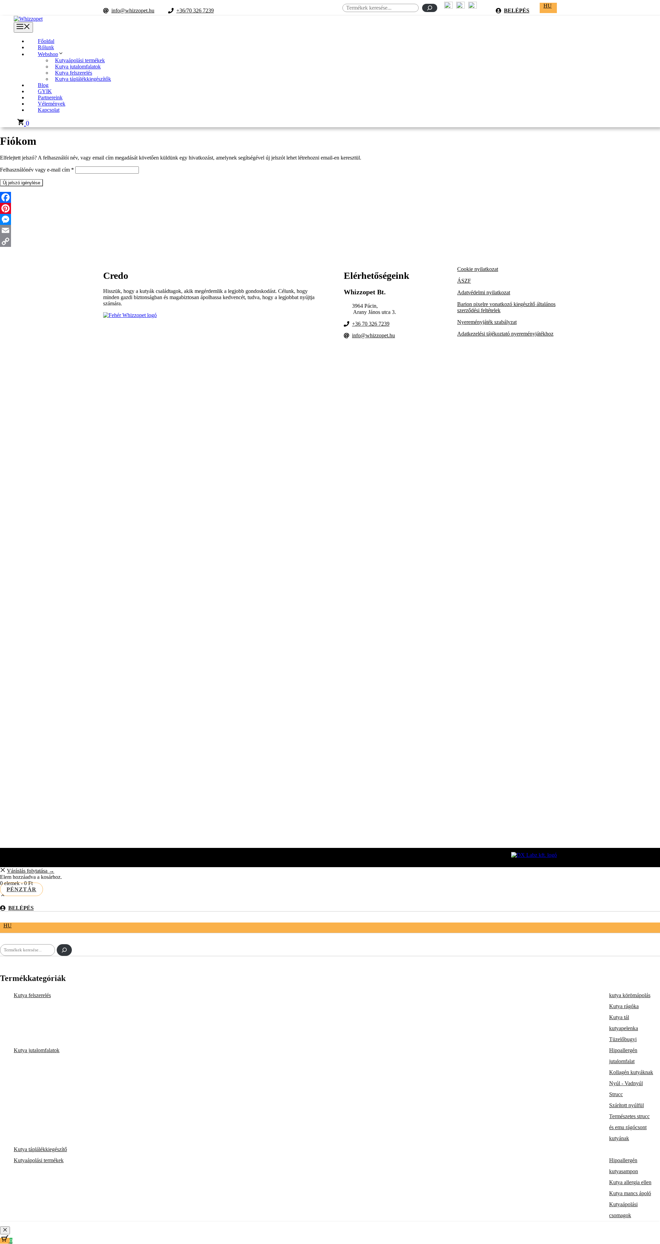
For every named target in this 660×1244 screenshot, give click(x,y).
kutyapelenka (623, 1028)
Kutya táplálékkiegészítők (83, 79)
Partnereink (50, 97)
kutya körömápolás (629, 995)
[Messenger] (330, 219)
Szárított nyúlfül (626, 1105)
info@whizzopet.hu (132, 10)
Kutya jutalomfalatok (78, 66)
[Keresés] (429, 8)
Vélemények (51, 104)
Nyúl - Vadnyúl (626, 1083)
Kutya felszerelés (73, 73)
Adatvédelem (330, 859)
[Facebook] (330, 197)
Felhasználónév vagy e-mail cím (37, 170)
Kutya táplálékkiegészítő (40, 1149)
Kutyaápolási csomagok (623, 1209)
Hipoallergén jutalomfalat (623, 1055)
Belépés (516, 10)
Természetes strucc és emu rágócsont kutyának (629, 1127)
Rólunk (46, 47)
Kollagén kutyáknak (631, 1072)
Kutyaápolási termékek (80, 60)
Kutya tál (619, 1017)
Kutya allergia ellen (630, 1182)
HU (547, 6)
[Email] (330, 230)
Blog (43, 85)
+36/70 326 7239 (195, 10)
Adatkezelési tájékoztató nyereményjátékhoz (505, 334)
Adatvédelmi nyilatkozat (483, 292)
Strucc (616, 1094)
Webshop (48, 54)
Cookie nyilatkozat (477, 269)
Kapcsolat (48, 110)
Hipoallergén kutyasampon (623, 1165)
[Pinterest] (330, 208)
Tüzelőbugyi (623, 1039)
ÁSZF (464, 281)
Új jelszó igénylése (21, 182)
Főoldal (46, 41)
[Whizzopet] (28, 19)
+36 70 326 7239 (370, 324)
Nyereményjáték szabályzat (487, 322)
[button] (3, 896)
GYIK (45, 91)
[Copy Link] (330, 241)
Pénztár (21, 889)
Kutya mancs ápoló (630, 1193)
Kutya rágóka (624, 1006)
